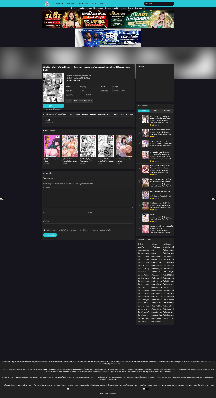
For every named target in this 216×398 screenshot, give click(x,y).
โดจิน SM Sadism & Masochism (148, 253)
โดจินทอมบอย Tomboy (170, 269)
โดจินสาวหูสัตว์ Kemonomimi (172, 293)
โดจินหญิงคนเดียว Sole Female (161, 300)
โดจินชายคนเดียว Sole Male (160, 262)
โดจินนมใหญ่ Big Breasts (83, 101)
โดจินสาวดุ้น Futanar (170, 290)
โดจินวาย (166, 287)
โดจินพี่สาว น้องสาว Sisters (146, 284)
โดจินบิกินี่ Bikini (168, 275)
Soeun (152, 214)
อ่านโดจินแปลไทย (144, 250)
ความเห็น (47, 187)
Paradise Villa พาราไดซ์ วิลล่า (160, 203)
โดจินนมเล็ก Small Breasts (159, 272)
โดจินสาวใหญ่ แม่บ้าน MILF (146, 300)
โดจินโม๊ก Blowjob (157, 318)
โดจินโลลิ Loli (142, 321)
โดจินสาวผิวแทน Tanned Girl (147, 293)
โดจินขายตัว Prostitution (159, 256)
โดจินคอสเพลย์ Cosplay (158, 259)
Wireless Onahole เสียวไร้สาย (160, 130)
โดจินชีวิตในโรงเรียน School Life (148, 265)
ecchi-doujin (154, 123)
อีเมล (90, 212)
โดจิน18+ (153, 253)
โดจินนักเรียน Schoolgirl (158, 275)
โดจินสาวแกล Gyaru (157, 296)
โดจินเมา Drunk (156, 309)
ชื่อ (45, 212)
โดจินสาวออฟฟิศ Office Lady (147, 296)
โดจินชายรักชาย (168, 262)
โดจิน (69, 101)
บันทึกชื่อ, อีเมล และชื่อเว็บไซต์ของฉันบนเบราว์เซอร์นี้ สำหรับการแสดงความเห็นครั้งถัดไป (78, 230)
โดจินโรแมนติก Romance (171, 318)
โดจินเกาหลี (167, 306)
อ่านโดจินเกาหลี (168, 247)
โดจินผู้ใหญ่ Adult (168, 281)
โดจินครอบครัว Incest (170, 256)
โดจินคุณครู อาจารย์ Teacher (172, 259)
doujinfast (165, 120)
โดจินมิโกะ (141, 287)
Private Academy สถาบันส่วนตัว (160, 191)
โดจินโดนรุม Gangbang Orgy (147, 318)
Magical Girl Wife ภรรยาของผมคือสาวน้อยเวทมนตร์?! (161, 227)
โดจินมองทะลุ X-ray (169, 284)
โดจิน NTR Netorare (169, 250)
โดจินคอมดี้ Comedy (144, 259)
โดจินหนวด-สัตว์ (168, 300)
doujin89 (158, 120)
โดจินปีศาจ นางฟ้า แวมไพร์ (159, 278)
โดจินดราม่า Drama (162, 144)
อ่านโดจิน (161, 123)
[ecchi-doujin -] (47, 6)
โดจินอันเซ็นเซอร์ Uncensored (173, 303)
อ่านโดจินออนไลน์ (161, 159)
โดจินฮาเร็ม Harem (144, 306)
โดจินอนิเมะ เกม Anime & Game (161, 303)
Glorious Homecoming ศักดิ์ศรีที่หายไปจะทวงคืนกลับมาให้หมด (160, 181)
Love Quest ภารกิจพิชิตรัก (158, 141)
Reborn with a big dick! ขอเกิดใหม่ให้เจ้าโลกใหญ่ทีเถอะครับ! (160, 153)
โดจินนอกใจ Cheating (145, 275)
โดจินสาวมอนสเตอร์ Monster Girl (161, 293)
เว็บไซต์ (46, 221)
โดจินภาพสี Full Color (164, 134)
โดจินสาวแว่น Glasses (170, 296)
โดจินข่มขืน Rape (143, 256)
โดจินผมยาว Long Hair (170, 278)
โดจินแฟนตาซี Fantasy (158, 315)
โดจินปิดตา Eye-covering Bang (148, 278)
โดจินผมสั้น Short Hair (145, 281)
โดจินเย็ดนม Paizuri (169, 309)
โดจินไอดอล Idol (156, 321)
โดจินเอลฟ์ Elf (167, 312)
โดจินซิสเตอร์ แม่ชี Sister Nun (160, 265)
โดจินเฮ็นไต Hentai (144, 315)
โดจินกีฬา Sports (168, 253)
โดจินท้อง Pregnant (157, 269)
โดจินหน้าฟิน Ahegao (145, 303)
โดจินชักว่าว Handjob (145, 262)
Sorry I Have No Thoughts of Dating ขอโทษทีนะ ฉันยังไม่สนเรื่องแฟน (160, 117)
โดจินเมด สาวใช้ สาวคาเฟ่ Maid (148, 309)
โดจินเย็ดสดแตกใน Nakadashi (147, 312)
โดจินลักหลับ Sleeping (158, 287)
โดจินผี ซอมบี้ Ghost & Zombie (160, 281)
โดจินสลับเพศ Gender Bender (147, 290)
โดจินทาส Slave (143, 272)
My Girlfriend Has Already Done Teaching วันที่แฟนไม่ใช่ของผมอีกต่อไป (161, 167)
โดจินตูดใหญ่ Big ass (145, 269)
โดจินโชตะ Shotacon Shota (172, 315)
